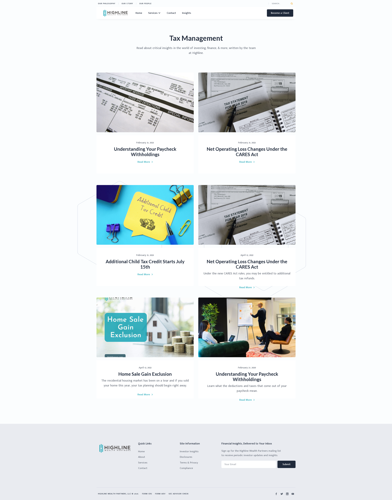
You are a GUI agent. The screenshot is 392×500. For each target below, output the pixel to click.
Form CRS (147, 494)
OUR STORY (127, 3)
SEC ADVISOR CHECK (178, 494)
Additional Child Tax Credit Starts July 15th (145, 264)
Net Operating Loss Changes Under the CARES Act (247, 151)
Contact (171, 13)
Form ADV (160, 494)
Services (142, 463)
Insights (186, 13)
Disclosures (186, 457)
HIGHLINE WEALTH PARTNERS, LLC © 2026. (118, 494)
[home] (115, 13)
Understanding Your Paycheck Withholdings (145, 151)
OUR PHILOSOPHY (106, 3)
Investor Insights (189, 451)
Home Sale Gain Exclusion (145, 374)
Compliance (186, 468)
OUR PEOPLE (145, 3)
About (141, 457)
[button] (154, 13)
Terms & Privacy (189, 463)
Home (139, 13)
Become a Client (280, 13)
